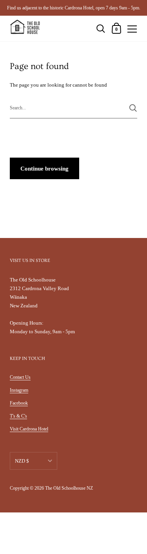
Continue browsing (44, 168)
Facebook (19, 403)
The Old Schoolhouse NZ (69, 488)
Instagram (19, 390)
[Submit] (133, 108)
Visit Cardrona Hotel (29, 429)
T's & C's (18, 416)
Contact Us (20, 377)
